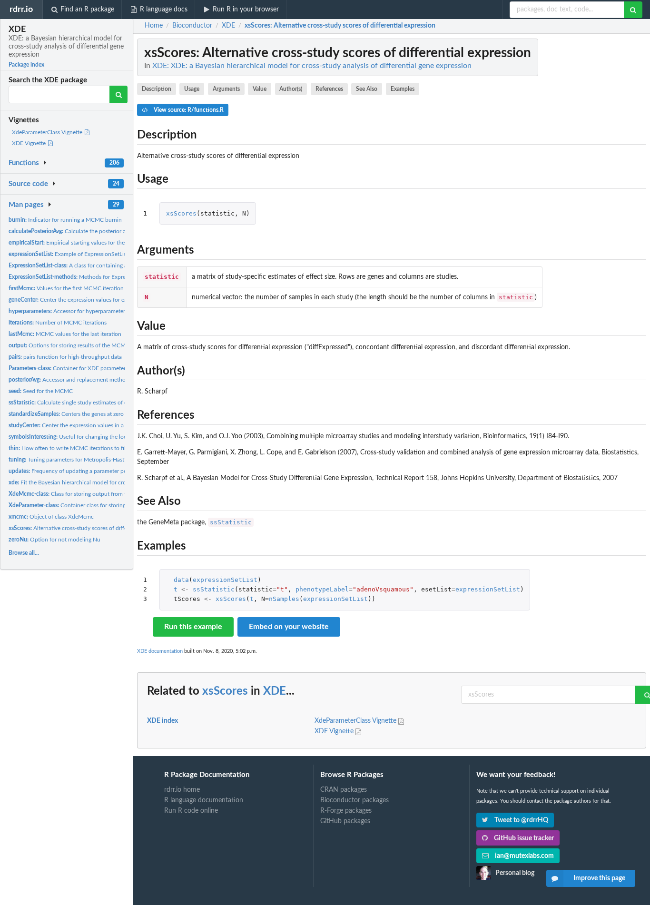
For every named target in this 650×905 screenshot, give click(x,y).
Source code (28, 183)
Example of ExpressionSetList (68, 254)
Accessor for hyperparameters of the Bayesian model (97, 311)
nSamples (284, 598)
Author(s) (290, 89)
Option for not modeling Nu (54, 539)
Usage (191, 89)
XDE (274, 691)
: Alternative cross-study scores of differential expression (340, 25)
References (329, 89)
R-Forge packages (346, 810)
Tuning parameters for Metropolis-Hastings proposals (84, 459)
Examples (402, 89)
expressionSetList (225, 579)
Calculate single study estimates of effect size (79, 402)
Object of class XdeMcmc (51, 517)
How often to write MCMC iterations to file (68, 448)
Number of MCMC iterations (58, 322)
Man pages (26, 204)
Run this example (193, 626)
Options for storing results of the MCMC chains (78, 345)
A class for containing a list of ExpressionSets (95, 265)
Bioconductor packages (354, 800)
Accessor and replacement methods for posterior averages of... (103, 380)
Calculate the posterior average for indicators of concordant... (113, 231)
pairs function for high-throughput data (65, 357)
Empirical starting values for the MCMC (76, 243)
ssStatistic (231, 522)
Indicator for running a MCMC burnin (65, 220)
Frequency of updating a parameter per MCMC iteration (89, 471)
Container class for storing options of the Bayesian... (99, 505)
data (181, 579)
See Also (366, 89)
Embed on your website (289, 626)
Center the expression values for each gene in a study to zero (100, 300)
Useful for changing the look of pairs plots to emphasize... (105, 437)
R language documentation (203, 800)
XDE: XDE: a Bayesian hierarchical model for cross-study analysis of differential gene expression (312, 65)
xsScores (181, 213)
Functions (24, 163)
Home (154, 25)
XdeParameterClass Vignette (48, 132)
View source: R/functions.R (188, 110)
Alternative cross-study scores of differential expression (90, 528)
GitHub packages (345, 821)
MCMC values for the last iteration (65, 334)
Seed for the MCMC (41, 391)
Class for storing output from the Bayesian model (91, 494)
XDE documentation (160, 651)
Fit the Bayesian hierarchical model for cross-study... (80, 482)
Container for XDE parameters (68, 368)
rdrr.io (21, 9)
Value (259, 89)
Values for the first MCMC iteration (66, 288)
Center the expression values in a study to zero (83, 425)
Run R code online (191, 810)
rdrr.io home (182, 790)
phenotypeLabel (322, 589)
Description (156, 89)
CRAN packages (343, 790)
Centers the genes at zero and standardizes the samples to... (109, 414)
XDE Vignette (29, 143)
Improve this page (599, 878)
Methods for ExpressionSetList (82, 277)
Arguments (226, 89)
